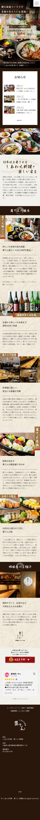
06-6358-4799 (8, 751)
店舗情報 (14, 711)
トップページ (11, 708)
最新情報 (30, 708)
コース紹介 (21, 708)
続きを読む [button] (9, 693)
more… (20, 120)
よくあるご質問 (23, 711)
